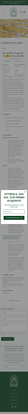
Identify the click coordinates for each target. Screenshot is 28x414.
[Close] (25, 192)
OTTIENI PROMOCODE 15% (14, 218)
